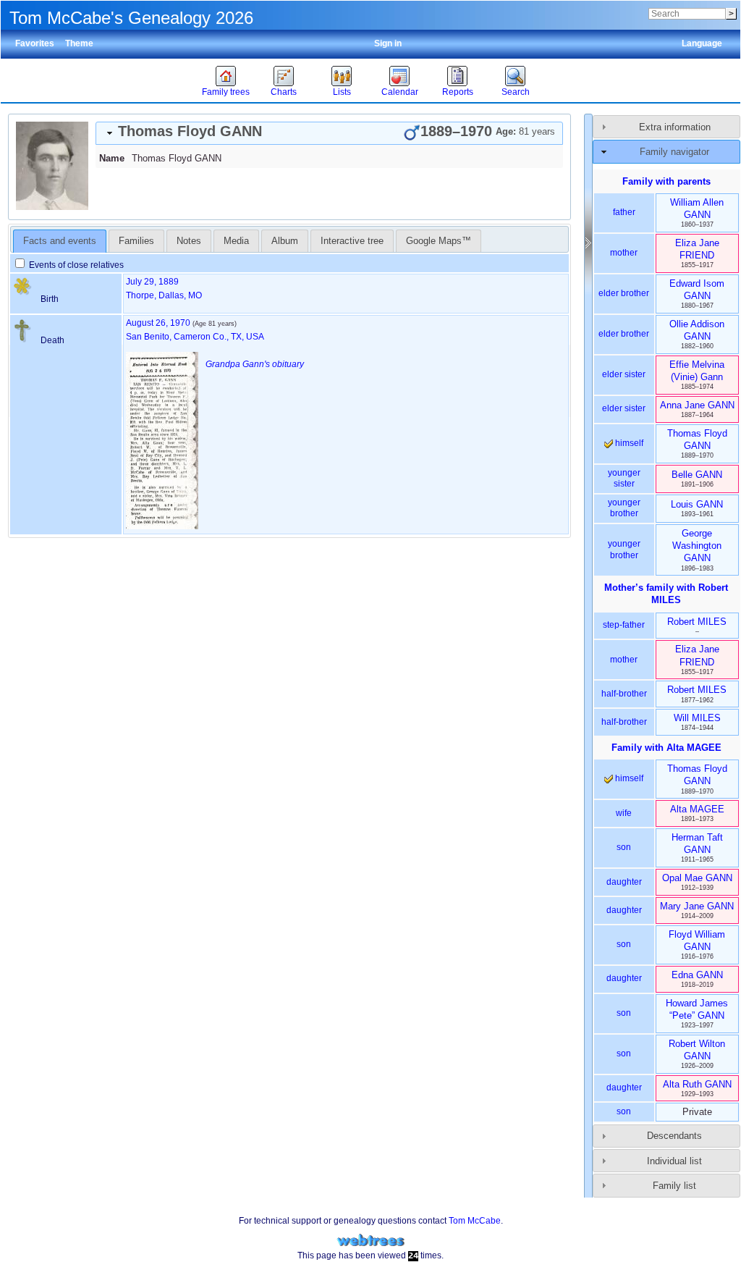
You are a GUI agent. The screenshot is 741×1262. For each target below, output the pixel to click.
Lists (342, 92)
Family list (674, 1185)
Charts (284, 92)
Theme (79, 43)
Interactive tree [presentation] (352, 240)
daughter (624, 882)
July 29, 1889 (152, 282)
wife (624, 813)
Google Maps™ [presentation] (438, 240)
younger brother (624, 508)
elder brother (623, 293)
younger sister (624, 478)
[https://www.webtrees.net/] (370, 1240)
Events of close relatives (75, 265)
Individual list (674, 1161)
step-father (624, 625)
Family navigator (674, 151)
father (624, 212)
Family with (666, 747)
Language (702, 43)
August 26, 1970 (158, 323)
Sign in (388, 43)
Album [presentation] (284, 240)
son (624, 847)
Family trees (226, 92)
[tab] (329, 133)
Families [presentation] (136, 240)
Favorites (34, 43)
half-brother (624, 694)
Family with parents (666, 181)
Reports (457, 92)
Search (515, 92)
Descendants (674, 1135)
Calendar (399, 92)
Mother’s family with (666, 593)
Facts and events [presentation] (59, 240)
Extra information (675, 127)
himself (628, 443)
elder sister (623, 374)
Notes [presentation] (189, 240)
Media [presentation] (236, 240)
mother (624, 253)
